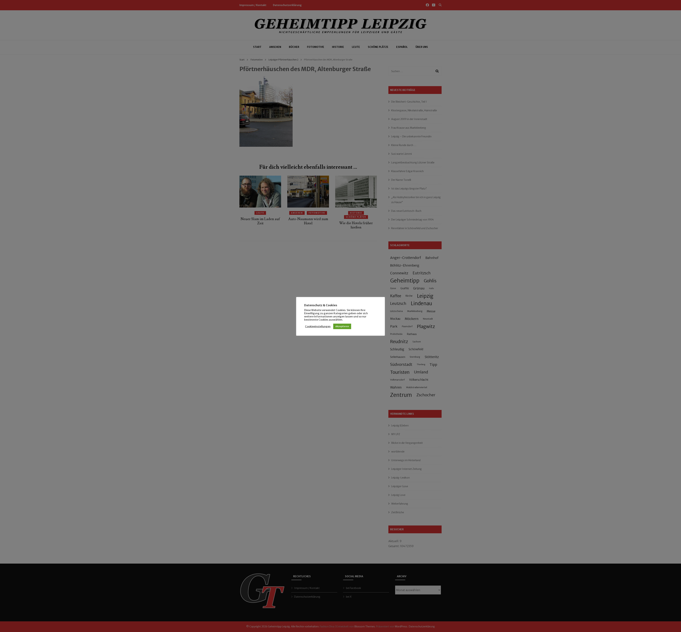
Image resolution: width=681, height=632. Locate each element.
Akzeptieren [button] (342, 326)
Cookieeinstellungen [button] (318, 326)
